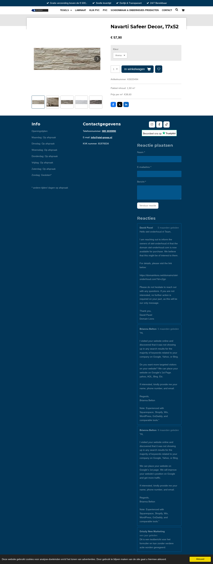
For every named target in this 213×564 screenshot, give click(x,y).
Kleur (115, 49)
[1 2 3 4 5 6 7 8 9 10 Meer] (115, 69)
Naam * (141, 152)
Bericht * (141, 181)
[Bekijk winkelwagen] (183, 10)
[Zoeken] (177, 9)
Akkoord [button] (200, 559)
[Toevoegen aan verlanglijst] (158, 69)
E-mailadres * (144, 167)
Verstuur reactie (147, 205)
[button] (38, 102)
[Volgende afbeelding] (97, 58)
